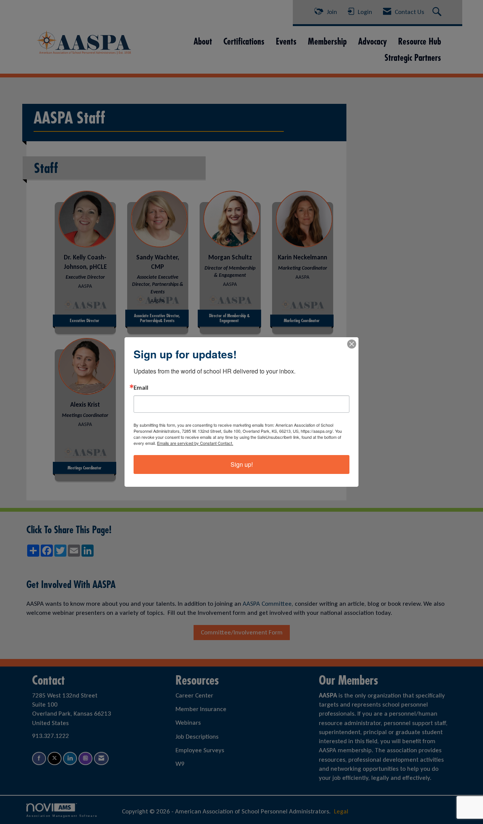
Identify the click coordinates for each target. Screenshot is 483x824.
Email (141, 388)
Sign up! (242, 464)
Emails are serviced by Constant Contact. (195, 443)
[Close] (351, 344)
